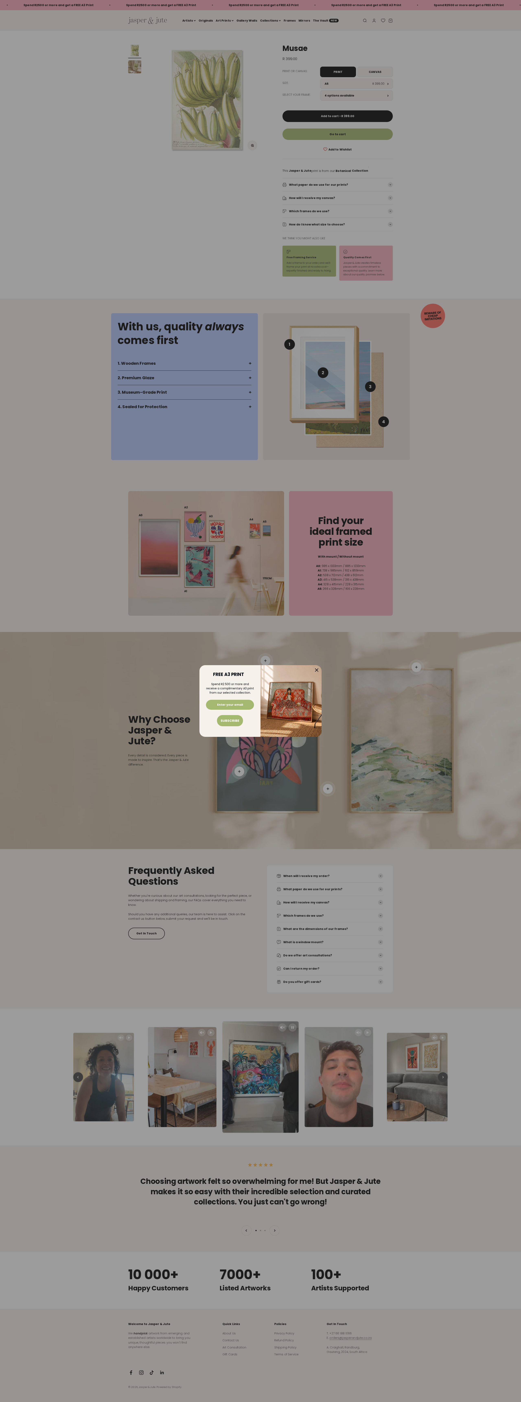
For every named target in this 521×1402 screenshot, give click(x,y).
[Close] (317, 670)
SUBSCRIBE (230, 720)
